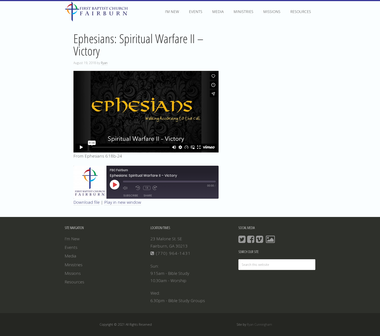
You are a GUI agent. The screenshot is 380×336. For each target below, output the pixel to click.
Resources (74, 282)
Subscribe (130, 195)
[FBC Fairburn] (98, 19)
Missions (73, 273)
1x (146, 187)
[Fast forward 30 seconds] (158, 187)
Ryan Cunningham (259, 324)
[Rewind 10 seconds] (138, 187)
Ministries (73, 265)
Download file (86, 202)
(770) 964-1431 (172, 253)
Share (148, 195)
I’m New (72, 239)
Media (70, 256)
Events (71, 247)
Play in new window (122, 202)
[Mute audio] (128, 187)
